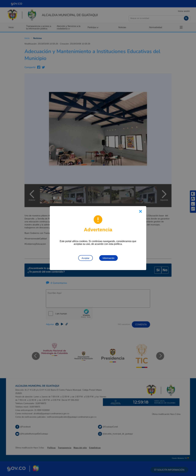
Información (108, 258)
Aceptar (85, 258)
